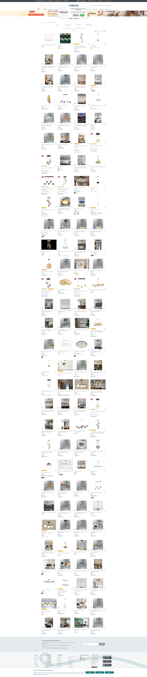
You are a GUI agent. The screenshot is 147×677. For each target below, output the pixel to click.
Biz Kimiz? (36, 658)
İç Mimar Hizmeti (49, 657)
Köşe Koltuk (59, 660)
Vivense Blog (48, 658)
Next (146, 13)
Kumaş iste (47, 660)
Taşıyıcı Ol (36, 663)
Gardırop (58, 661)
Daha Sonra (76, 15)
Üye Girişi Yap (93, 665)
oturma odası (50, 9)
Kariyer (35, 660)
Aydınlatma (70, 664)
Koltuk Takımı (59, 663)
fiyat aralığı (89, 24)
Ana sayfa (43, 22)
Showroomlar (36, 657)
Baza (58, 667)
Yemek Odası (59, 666)
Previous (1, 13)
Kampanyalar (59, 657)
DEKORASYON (101, 9)
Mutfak (70, 658)
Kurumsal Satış (48, 666)
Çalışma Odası (71, 666)
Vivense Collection (49, 663)
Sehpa (58, 664)
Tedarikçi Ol (36, 664)
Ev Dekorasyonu (71, 667)
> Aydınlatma (47, 22)
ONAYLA (102, 644)
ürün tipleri (67, 24)
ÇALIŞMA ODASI (88, 9)
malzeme (78, 24)
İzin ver (82, 15)
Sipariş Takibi (93, 663)
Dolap (70, 661)
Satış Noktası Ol (37, 666)
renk (57, 24)
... (110, 9)
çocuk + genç (94, 9)
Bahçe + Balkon (71, 660)
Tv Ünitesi (70, 663)
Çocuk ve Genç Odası (72, 657)
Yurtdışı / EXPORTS (49, 665)
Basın (35, 661)
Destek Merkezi (95, 657)
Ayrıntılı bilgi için (54, 648)
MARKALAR (106, 9)
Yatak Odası (59, 658)
